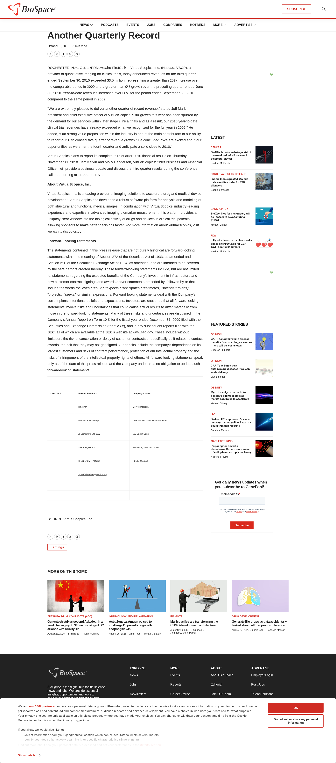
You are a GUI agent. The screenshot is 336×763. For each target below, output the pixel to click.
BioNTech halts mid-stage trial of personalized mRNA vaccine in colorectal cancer (231, 155)
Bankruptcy (219, 208)
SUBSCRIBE (296, 9)
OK (296, 707)
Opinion (216, 334)
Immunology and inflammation (131, 616)
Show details (27, 755)
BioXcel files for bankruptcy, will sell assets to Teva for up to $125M (230, 217)
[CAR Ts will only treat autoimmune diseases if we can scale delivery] (264, 368)
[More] (91, 24)
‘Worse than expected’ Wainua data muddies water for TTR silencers (229, 182)
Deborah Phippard (220, 350)
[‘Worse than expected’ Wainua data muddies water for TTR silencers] (264, 181)
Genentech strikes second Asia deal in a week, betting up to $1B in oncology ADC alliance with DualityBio (75, 625)
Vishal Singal (218, 376)
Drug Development (245, 616)
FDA (213, 235)
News (84, 24)
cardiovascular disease (228, 174)
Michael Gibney (219, 224)
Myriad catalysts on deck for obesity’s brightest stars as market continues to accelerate (230, 396)
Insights (176, 616)
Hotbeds (198, 24)
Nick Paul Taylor (219, 457)
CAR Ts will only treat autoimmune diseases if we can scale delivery (230, 369)
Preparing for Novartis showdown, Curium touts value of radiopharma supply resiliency (231, 449)
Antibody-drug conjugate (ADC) (69, 616)
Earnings (57, 547)
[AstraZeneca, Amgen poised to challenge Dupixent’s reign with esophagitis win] (137, 596)
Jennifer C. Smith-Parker (183, 632)
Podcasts (110, 24)
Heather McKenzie (220, 163)
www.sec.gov (143, 332)
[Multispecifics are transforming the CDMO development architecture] (198, 596)
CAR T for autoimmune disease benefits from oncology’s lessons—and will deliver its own (231, 342)
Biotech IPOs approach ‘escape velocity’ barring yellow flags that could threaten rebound (231, 422)
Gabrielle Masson (220, 190)
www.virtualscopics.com (65, 231)
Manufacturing (222, 441)
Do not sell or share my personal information (296, 721)
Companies (172, 24)
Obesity (216, 387)
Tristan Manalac (90, 633)
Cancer (216, 147)
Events (132, 24)
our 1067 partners (42, 706)
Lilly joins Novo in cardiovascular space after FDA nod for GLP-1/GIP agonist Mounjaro (231, 244)
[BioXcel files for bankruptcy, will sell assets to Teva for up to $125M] (264, 216)
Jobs (151, 24)
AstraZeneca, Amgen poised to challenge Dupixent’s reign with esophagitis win (130, 625)
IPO (213, 414)
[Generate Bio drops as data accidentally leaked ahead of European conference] (260, 596)
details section (150, 745)
